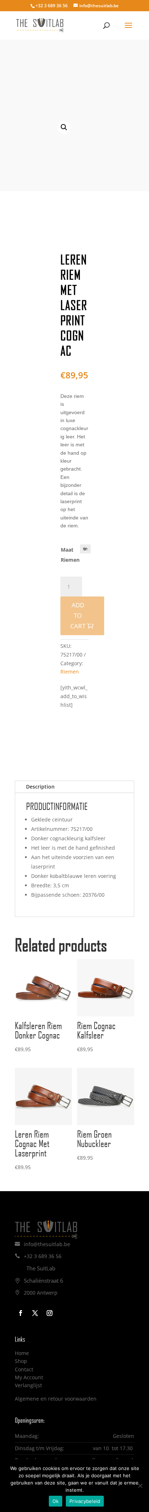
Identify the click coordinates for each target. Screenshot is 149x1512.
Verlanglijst (28, 1385)
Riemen (69, 671)
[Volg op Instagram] (49, 1313)
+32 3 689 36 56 (42, 1256)
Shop (21, 1361)
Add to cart (77, 615)
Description (40, 786)
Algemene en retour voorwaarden (56, 1398)
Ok (55, 1501)
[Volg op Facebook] (20, 1313)
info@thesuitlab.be (47, 1244)
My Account (29, 1377)
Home (22, 1353)
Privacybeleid (84, 1501)
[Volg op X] (35, 1313)
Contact (24, 1369)
